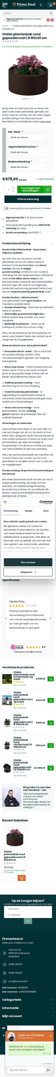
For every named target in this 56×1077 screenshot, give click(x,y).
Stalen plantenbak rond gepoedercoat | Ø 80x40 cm (14, 855)
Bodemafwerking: (20, 161)
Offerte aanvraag (28, 199)
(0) (16, 41)
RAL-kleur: (15, 131)
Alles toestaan (28, 562)
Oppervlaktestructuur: (23, 146)
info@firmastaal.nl (18, 981)
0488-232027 (16, 964)
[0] (50, 5)
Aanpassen (26, 572)
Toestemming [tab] (10, 510)
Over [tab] (46, 510)
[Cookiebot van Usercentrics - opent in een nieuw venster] (40, 502)
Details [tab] (28, 510)
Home (5, 25)
